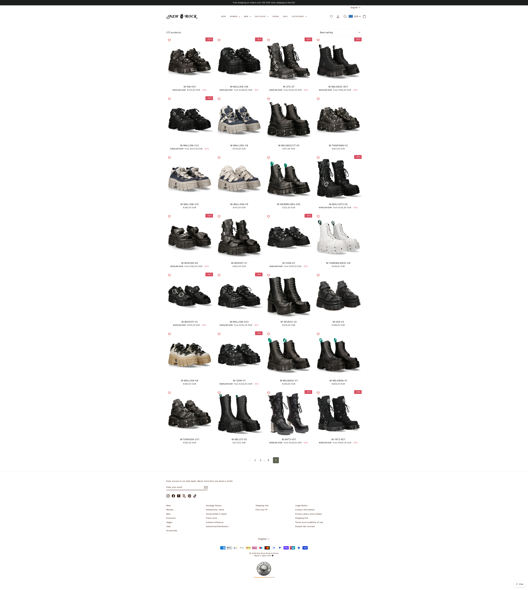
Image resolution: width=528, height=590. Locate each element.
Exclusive (260, 16)
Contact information (305, 510)
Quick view (189, 81)
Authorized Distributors (217, 526)
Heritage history (214, 505)
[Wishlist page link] (331, 16)
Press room (211, 518)
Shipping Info (262, 505)
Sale (285, 16)
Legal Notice (301, 505)
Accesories (298, 16)
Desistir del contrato (305, 526)
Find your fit (261, 510)
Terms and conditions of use (309, 522)
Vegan (275, 16)
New (223, 16)
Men (246, 16)
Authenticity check (215, 510)
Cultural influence (214, 522)
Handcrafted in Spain (216, 514)
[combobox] (355, 16)
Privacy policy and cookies (308, 514)
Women (234, 16)
